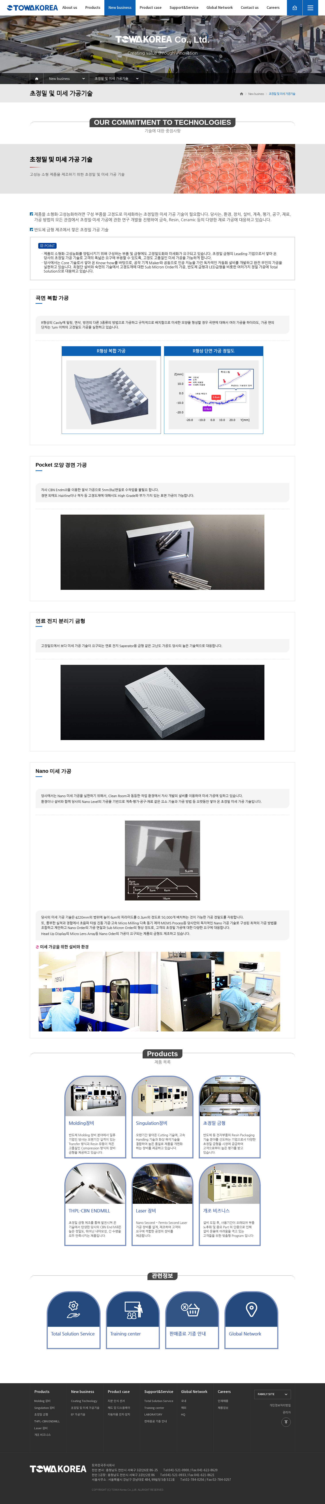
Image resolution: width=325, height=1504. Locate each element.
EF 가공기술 (78, 1414)
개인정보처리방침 (280, 1405)
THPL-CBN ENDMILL (47, 1421)
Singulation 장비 (44, 1408)
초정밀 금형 (41, 1414)
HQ (183, 1414)
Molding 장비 (42, 1401)
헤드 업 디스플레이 (119, 1408)
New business (120, 8)
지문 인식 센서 (116, 1401)
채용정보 (223, 1408)
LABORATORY (153, 1414)
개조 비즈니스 (42, 1435)
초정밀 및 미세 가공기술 (85, 1408)
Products (92, 8)
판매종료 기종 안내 (155, 1421)
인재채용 (223, 1401)
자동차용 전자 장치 (119, 1414)
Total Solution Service (158, 1401)
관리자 (287, 1412)
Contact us (250, 8)
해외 (183, 1408)
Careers (273, 8)
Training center (154, 1408)
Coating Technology (84, 1401)
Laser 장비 (41, 1428)
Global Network (219, 8)
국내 (183, 1401)
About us (69, 8)
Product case (151, 8)
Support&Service (184, 8)
